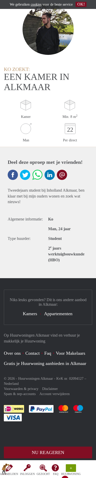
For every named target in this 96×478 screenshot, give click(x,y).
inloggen (27, 473)
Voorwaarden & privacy (21, 389)
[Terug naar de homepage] (5, 470)
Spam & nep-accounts (20, 394)
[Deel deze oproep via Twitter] (25, 175)
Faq (47, 353)
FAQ (55, 473)
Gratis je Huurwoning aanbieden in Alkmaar (45, 363)
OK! (81, 4)
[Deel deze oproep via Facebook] (13, 175)
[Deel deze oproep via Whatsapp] (37, 175)
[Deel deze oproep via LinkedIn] (50, 175)
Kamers (30, 313)
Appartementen (58, 313)
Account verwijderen (54, 394)
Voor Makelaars (70, 353)
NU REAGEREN (48, 452)
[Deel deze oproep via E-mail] (62, 175)
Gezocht (43, 473)
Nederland (11, 384)
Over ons (12, 353)
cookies (36, 4)
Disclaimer (50, 389)
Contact (32, 353)
